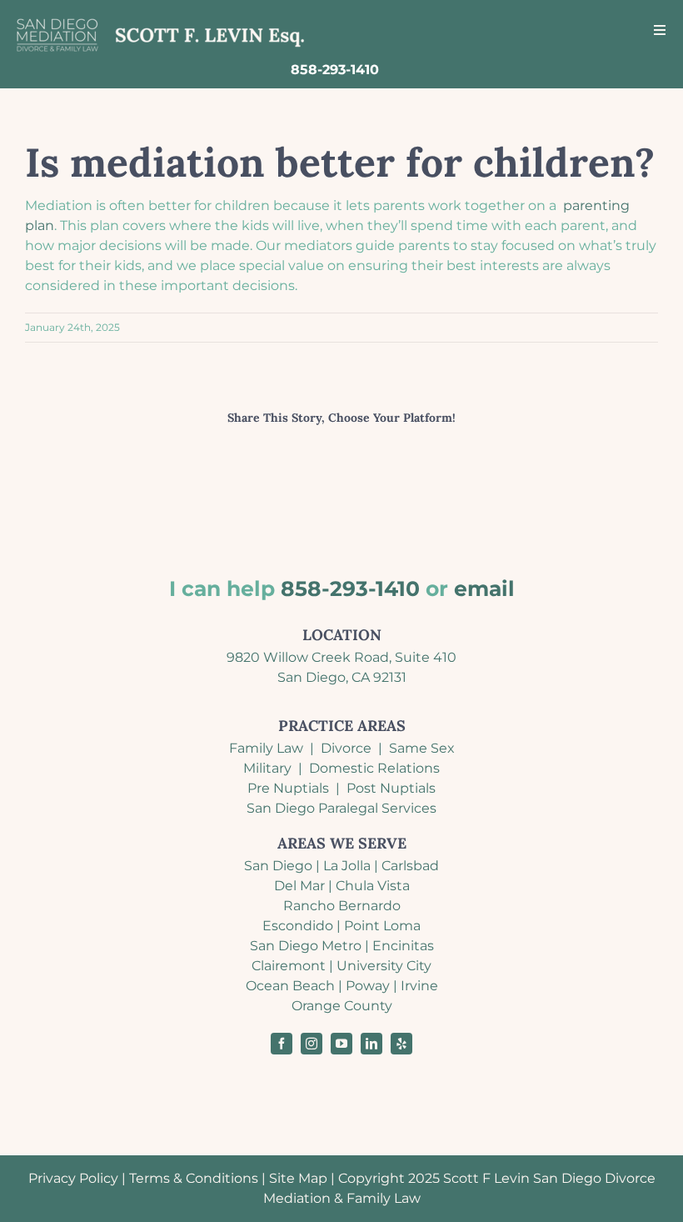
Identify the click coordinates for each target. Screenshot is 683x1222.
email (484, 588)
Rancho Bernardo (342, 906)
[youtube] (341, 1043)
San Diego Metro (305, 946)
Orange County (342, 1006)
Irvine (419, 986)
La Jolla (347, 866)
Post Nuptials (391, 788)
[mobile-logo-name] (161, 19)
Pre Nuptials (288, 788)
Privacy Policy (73, 1178)
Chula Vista (373, 886)
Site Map (298, 1178)
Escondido (297, 926)
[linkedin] (371, 1043)
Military (267, 768)
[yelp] (401, 1043)
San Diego (278, 866)
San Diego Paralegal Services (341, 808)
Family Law (266, 748)
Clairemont (289, 966)
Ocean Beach (290, 986)
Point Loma (382, 926)
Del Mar (299, 886)
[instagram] (311, 1043)
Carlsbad (410, 866)
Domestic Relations (374, 768)
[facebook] (281, 1043)
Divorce (346, 748)
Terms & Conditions (193, 1178)
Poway (368, 986)
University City (384, 966)
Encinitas (403, 946)
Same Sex (422, 748)
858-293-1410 (350, 588)
